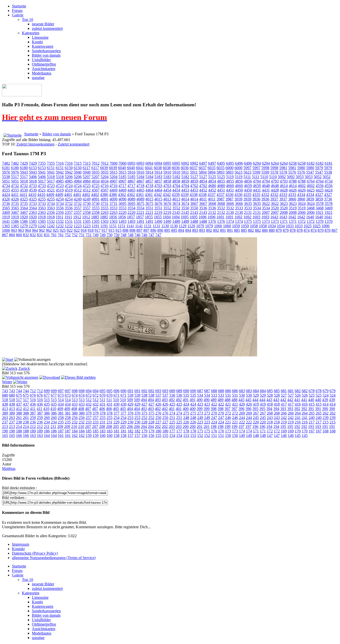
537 (158, 395)
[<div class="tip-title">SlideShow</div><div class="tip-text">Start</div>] (7, 359)
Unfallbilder (41, 60)
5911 (185, 172)
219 (284, 422)
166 (19, 435)
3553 (113, 208)
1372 (302, 221)
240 (312, 418)
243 (270, 418)
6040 (122, 168)
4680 (212, 186)
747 (151, 235)
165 (5, 435)
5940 (78, 172)
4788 (293, 181)
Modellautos (41, 73)
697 (61, 391)
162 (75, 435)
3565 (6, 208)
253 (130, 418)
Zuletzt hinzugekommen (35, 144)
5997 (247, 168)
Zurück (24, 368)
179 (144, 431)
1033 (290, 226)
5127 (194, 177)
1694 (167, 217)
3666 (230, 203)
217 (312, 422)
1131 (148, 226)
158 (116, 435)
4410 (32, 194)
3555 (96, 208)
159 (89, 435)
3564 (24, 208)
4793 (275, 181)
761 (54, 235)
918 (84, 230)
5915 (113, 172)
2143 (194, 212)
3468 (311, 208)
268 (270, 413)
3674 (176, 203)
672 (89, 395)
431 (103, 404)
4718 (140, 186)
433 (75, 404)
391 (311, 409)
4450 (239, 190)
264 (298, 413)
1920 (24, 217)
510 (116, 400)
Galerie (17, 15)
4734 (329, 181)
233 (89, 422)
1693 (256, 217)
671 (116, 395)
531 (228, 395)
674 (75, 395)
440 (311, 400)
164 (47, 435)
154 (172, 435)
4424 (329, 190)
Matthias (8, 468)
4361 (140, 194)
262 (326, 413)
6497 (203, 163)
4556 (320, 186)
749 (96, 235)
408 (74, 409)
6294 (257, 163)
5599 (256, 172)
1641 (328, 217)
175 (200, 431)
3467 (15, 212)
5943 (24, 172)
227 (158, 422)
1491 (140, 221)
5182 (176, 177)
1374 (230, 221)
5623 (238, 172)
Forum (17, 10)
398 (214, 409)
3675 (140, 203)
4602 (302, 186)
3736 (328, 199)
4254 (60, 199)
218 (270, 422)
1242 (42, 226)
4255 (42, 199)
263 (5, 418)
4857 (149, 181)
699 (47, 391)
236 (33, 422)
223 (200, 422)
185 (89, 431)
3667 (194, 203)
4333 (283, 194)
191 (325, 426)
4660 (230, 186)
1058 (254, 226)
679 (326, 391)
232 (75, 422)
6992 (185, 163)
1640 (310, 217)
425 (172, 404)
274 (172, 413)
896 (153, 230)
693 (158, 391)
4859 (185, 181)
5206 (69, 177)
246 (228, 418)
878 (293, 230)
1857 (131, 217)
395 (255, 409)
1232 (60, 226)
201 (200, 426)
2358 (87, 212)
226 (186, 422)
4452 (203, 190)
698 (75, 391)
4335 (247, 194)
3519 (293, 208)
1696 (203, 217)
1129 (182, 226)
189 (33, 431)
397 (227, 409)
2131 (248, 212)
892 (209, 230)
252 (144, 418)
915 (111, 230)
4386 (104, 194)
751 (82, 235)
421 (228, 404)
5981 (283, 168)
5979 (319, 168)
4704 (176, 186)
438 (5, 404)
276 (158, 413)
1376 (212, 221)
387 (33, 413)
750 (110, 235)
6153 (33, 168)
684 (256, 391)
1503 (105, 221)
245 (256, 418)
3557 (78, 208)
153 (186, 435)
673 (61, 395)
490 (200, 400)
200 (186, 426)
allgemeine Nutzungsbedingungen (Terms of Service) (54, 558)
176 (214, 431)
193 (311, 426)
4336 (229, 194)
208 (102, 426)
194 (269, 426)
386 (47, 413)
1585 (33, 221)
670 (103, 395)
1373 (266, 221)
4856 (239, 181)
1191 (95, 226)
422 (214, 404)
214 (19, 426)
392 (297, 409)
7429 (24, 163)
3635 (248, 203)
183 (103, 431)
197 (241, 426)
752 (68, 235)
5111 (247, 177)
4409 (50, 194)
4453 (185, 190)
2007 (266, 212)
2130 (230, 212)
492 (172, 400)
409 (60, 409)
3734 (51, 203)
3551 (149, 208)
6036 (176, 168)
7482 (6, 163)
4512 (78, 190)
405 (116, 409)
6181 (329, 163)
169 (284, 431)
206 (130, 426)
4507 (96, 190)
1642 (292, 217)
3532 (221, 208)
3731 (105, 203)
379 (89, 413)
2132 (212, 212)
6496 (239, 163)
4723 (51, 186)
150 (228, 435)
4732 (15, 186)
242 (284, 418)
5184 (140, 177)
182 (130, 431)
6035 (212, 168)
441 (297, 400)
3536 (203, 208)
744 (19, 391)
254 (116, 418)
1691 (221, 217)
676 (33, 395)
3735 (15, 203)
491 (186, 400)
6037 (194, 168)
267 (256, 413)
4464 (149, 190)
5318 (51, 177)
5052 (318, 177)
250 (158, 418)
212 (33, 426)
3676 (158, 203)
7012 (96, 163)
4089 (131, 199)
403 (144, 409)
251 (172, 418)
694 (89, 391)
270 (214, 413)
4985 (60, 181)
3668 (212, 203)
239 (326, 418)
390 (325, 409)
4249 (78, 199)
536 (172, 395)
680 (5, 395)
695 (103, 391)
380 (75, 413)
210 (74, 426)
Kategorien (30, 33)
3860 (292, 199)
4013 (167, 199)
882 (251, 230)
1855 (149, 217)
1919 (6, 217)
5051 (6, 181)
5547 (310, 172)
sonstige (38, 78)
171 (256, 431)
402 (158, 409)
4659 (248, 186)
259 (33, 418)
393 (283, 409)
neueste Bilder (43, 24)
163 (33, 435)
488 (227, 400)
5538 (328, 172)
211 (47, 426)
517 (19, 400)
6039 (104, 168)
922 (70, 230)
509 (130, 400)
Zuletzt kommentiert (73, 144)
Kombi (37, 42)
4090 (113, 199)
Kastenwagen (42, 46)
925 (56, 230)
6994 (149, 163)
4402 (86, 194)
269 (242, 413)
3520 (275, 208)
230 (130, 422)
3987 (221, 199)
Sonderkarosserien (46, 51)
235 (61, 422)
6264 (275, 163)
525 (312, 395)
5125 (212, 177)
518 (5, 400)
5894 (203, 172)
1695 (185, 217)
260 (47, 418)
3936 (256, 199)
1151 (113, 226)
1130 (165, 226)
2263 (105, 212)
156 (144, 435)
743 (5, 391)
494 (144, 400)
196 (255, 426)
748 (123, 235)
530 (242, 395)
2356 (51, 212)
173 (228, 431)
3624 (302, 203)
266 (284, 413)
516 (33, 400)
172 (270, 431)
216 (298, 422)
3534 (257, 208)
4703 (158, 186)
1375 (248, 221)
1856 (113, 217)
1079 (200, 226)
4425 (311, 190)
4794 (257, 181)
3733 (33, 203)
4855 (221, 181)
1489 (176, 221)
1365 (6, 226)
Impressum (20, 544)
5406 (33, 177)
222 (242, 422)
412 (19, 409)
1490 (158, 221)
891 (223, 230)
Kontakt (18, 549)
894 (181, 230)
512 (89, 400)
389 (5, 413)
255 (103, 418)
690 (186, 391)
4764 (311, 181)
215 (326, 422)
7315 (78, 163)
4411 (15, 194)
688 (214, 391)
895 (167, 230)
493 (158, 400)
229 (116, 422)
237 (5, 422)
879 (279, 230)
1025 (308, 226)
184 (75, 431)
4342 (158, 194)
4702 (194, 186)
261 (19, 418)
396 (241, 409)
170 (298, 431)
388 (19, 413)
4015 (149, 199)
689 (172, 391)
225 (172, 422)
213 (5, 426)
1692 (238, 217)
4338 (194, 194)
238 (19, 422)
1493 (122, 221)
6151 (51, 168)
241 (298, 418)
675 (19, 395)
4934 (96, 181)
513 (75, 400)
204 (144, 426)
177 (172, 431)
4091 (96, 199)
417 (284, 404)
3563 (42, 208)
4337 (212, 194)
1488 (194, 221)
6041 (140, 168)
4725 (87, 186)
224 (214, 422)
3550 (185, 208)
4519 (60, 190)
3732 (69, 203)
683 (242, 391)
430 (116, 404)
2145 (176, 212)
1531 (69, 221)
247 (214, 418)
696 (116, 391)
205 (116, 426)
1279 (24, 226)
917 (98, 230)
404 (130, 409)
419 (256, 404)
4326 (6, 199)
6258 (293, 163)
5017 (42, 181)
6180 (15, 168)
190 (5, 431)
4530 (24, 190)
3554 (131, 208)
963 (14, 230)
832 (26, 235)
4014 (185, 199)
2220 (122, 212)
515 (47, 400)
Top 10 (27, 19)
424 (186, 404)
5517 (15, 177)
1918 (42, 217)
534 (200, 395)
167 (312, 431)
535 (186, 395)
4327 (319, 194)
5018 (24, 181)
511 (102, 400)
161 (61, 435)
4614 (284, 186)
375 (144, 413)
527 (284, 395)
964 (28, 230)
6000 (229, 168)
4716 (105, 186)
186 (47, 431)
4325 (24, 199)
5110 (264, 177)
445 (241, 400)
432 (89, 404)
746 (137, 235)
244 (242, 418)
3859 (310, 199)
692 (144, 391)
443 (269, 400)
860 (12, 235)
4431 (257, 190)
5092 (282, 177)
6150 (69, 168)
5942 (60, 172)
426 (158, 404)
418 (270, 404)
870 (321, 230)
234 (47, 422)
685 (270, 391)
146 (284, 435)
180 (158, 431)
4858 (167, 181)
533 (214, 395)
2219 (158, 212)
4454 (167, 190)
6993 (131, 163)
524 (326, 395)
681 (284, 391)
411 (33, 409)
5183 (158, 177)
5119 (230, 177)
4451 (221, 190)
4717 (122, 186)
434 (61, 404)
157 (130, 435)
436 (33, 404)
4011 (203, 199)
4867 (131, 181)
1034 (272, 226)
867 (335, 230)
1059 (236, 226)
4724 (69, 186)
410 (46, 409)
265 (312, 413)
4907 (113, 181)
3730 (87, 203)
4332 (265, 194)
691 (130, 391)
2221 (140, 212)
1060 (218, 226)
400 (186, 409)
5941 (42, 172)
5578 (274, 172)
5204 (105, 177)
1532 (51, 221)
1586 (15, 221)
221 (228, 422)
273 (200, 413)
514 (61, 400)
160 (103, 435)
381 (61, 413)
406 (102, 409)
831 (40, 235)
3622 (266, 203)
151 (214, 435)
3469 (329, 208)
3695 (122, 203)
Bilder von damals (46, 55)
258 (61, 418)
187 (61, 431)
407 (88, 409)
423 (200, 404)
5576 (292, 172)
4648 (266, 186)
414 (326, 404)
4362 (122, 194)
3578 (320, 203)
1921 (320, 212)
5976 (6, 172)
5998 (265, 168)
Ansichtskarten (43, 69)
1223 (78, 226)
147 (270, 435)
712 (33, 391)
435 (47, 404)
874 (307, 230)
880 (265, 230)
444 (255, 400)
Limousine (40, 37)
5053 (300, 177)
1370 (320, 221)
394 (269, 409)
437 (19, 404)
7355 (42, 163)
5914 (149, 172)
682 (298, 391)
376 (130, 413)
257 (89, 418)
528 (270, 395)
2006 (302, 212)
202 (158, 426)
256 (75, 418)
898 (125, 230)
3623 (284, 203)
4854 (203, 181)
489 (214, 400)
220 (256, 422)
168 (326, 431)
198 (214, 426)
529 (256, 395)
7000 (113, 163)
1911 (59, 217)
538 (144, 395)
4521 (42, 190)
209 (60, 426)
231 (103, 422)
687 (200, 391)
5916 (131, 172)
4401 (68, 194)
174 (242, 431)
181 (116, 431)
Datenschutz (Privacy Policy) (35, 553)
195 (283, 426)
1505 (87, 221)
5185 (122, 177)
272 (228, 413)
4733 (33, 186)
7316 (60, 163)
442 (283, 400)
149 (242, 435)
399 (200, 409)
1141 (130, 226)
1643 (274, 217)
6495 (221, 163)
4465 (131, 190)
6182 (311, 163)
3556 (60, 208)
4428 (275, 190)
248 (186, 418)
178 (186, 431)
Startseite (19, 6)
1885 (95, 217)
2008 (284, 212)
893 (195, 230)
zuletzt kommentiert (47, 28)
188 (19, 431)
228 (144, 422)
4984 (78, 181)
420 (242, 404)
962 (42, 230)
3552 (167, 208)
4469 (113, 190)
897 (139, 230)
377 (116, 413)
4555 (6, 190)
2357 (69, 212)
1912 (77, 217)
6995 (167, 163)
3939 (238, 199)
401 (172, 409)
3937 (274, 199)
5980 (301, 168)
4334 (301, 194)
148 (256, 435)
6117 (86, 168)
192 (297, 426)
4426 (293, 190)
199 (227, 426)
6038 (158, 168)
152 (200, 435)
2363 (33, 212)
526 (298, 395)
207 (88, 426)
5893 (221, 172)
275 (186, 413)
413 (5, 409)
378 (103, 413)
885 (237, 230)
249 (200, 418)
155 (158, 435)
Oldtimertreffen (44, 64)
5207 (87, 177)
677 (47, 395)
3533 (239, 208)
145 (298, 435)
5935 (96, 172)
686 (228, 391)
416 (298, 404)
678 (312, 391)
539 (130, 395)
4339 (176, 194)
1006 (326, 226)
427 (144, 404)
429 (130, 404)
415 (312, 404)
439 (325, 400)
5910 (167, 172)
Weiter (7, 382)
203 (172, 426)
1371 (284, 221)
